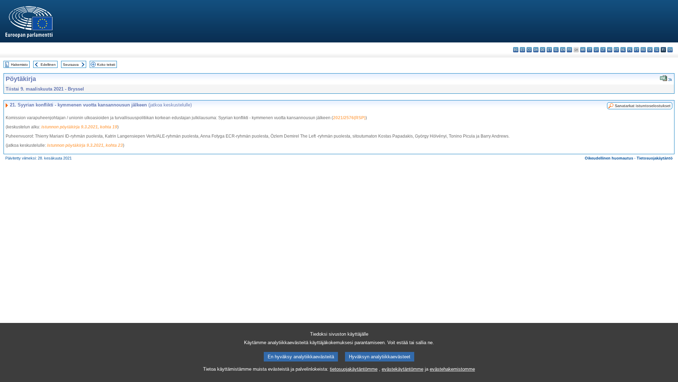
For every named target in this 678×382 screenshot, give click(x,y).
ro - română (643, 49)
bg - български (515, 49)
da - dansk (536, 49)
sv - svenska (670, 49)
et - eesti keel (549, 49)
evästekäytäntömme (402, 369)
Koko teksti (106, 64)
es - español (522, 49)
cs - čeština (529, 49)
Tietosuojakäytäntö (655, 158)
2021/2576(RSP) (349, 117)
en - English (562, 49)
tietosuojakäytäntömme (353, 369)
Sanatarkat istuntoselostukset (643, 106)
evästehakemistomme (452, 369)
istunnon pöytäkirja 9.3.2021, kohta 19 (79, 127)
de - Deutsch (542, 49)
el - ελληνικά (556, 49)
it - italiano (589, 49)
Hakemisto (19, 64)
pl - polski (629, 49)
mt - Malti (616, 49)
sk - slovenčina (650, 49)
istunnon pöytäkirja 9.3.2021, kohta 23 (85, 145)
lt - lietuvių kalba (603, 49)
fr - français (569, 49)
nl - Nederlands (623, 49)
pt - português (636, 49)
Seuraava (71, 64)
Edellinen (48, 64)
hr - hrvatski (582, 49)
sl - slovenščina (656, 49)
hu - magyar (609, 49)
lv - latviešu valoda (596, 49)
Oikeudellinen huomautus (609, 158)
